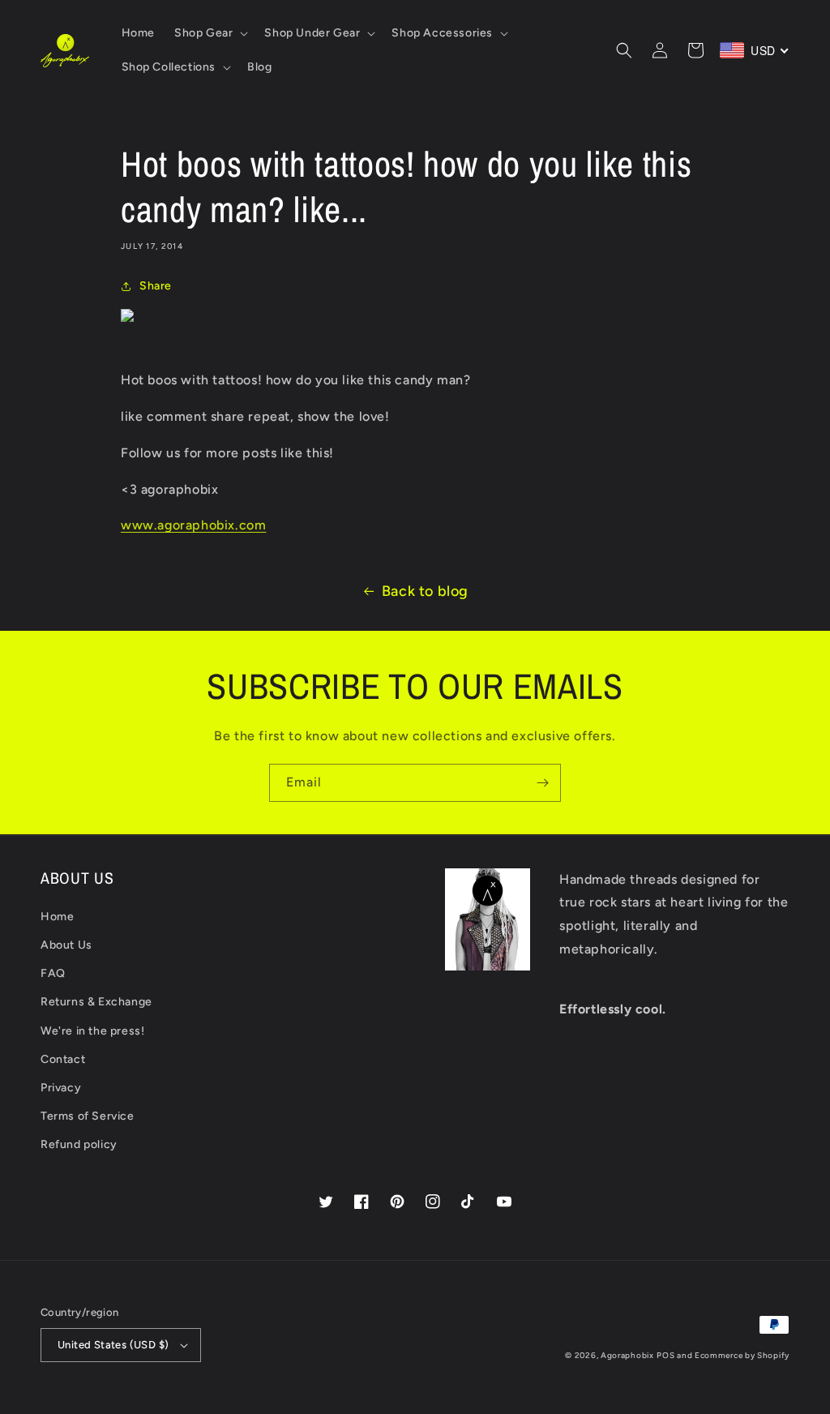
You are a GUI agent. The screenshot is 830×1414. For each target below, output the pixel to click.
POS (665, 1355)
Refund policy (79, 1144)
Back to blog (425, 591)
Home (57, 916)
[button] (210, 33)
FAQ (53, 973)
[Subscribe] (542, 783)
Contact (63, 1059)
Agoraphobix (627, 1355)
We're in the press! (92, 1031)
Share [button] (155, 286)
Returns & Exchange (96, 1002)
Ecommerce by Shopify (742, 1355)
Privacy (61, 1088)
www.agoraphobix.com (193, 525)
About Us (66, 945)
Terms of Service (88, 1116)
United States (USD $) (113, 1345)
